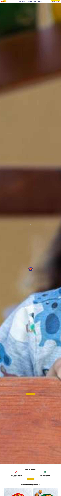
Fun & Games (29, 1)
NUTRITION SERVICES (56, 1)
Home (20, 1)
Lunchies (39, 1)
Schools (34, 1)
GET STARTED (30, 393)
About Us (23, 1)
